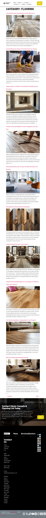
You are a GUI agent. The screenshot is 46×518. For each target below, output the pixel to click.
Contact (26, 2)
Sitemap (3, 515)
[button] (15, 436)
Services (16, 4)
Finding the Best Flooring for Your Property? (17, 244)
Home (14, 2)
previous (9, 396)
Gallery (23, 4)
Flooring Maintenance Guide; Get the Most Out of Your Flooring (21, 49)
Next (38, 396)
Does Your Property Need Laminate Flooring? (17, 357)
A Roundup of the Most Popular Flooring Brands (18, 206)
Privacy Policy (13, 512)
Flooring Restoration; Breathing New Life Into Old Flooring (20, 13)
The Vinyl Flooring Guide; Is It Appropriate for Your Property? (21, 320)
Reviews (29, 4)
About (19, 2)
